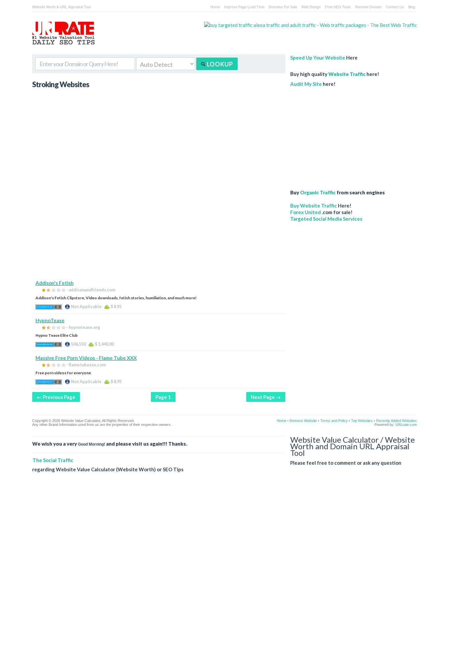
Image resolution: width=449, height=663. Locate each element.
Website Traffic (347, 74)
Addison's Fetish (54, 283)
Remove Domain (368, 6)
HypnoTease (49, 320)
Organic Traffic (318, 192)
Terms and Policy (334, 421)
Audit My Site (306, 84)
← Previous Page (56, 397)
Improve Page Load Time (244, 6)
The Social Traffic (53, 460)
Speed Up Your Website (317, 58)
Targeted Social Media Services (326, 219)
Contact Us (395, 6)
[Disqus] (224, 573)
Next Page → (266, 397)
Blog (411, 6)
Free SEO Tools (338, 6)
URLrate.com (406, 425)
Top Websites (362, 421)
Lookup (219, 64)
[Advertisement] (158, 233)
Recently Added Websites (396, 421)
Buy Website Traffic (313, 206)
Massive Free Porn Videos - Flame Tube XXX (86, 358)
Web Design (311, 6)
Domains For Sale (283, 6)
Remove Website (303, 421)
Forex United (305, 212)
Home (215, 6)
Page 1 (163, 397)
